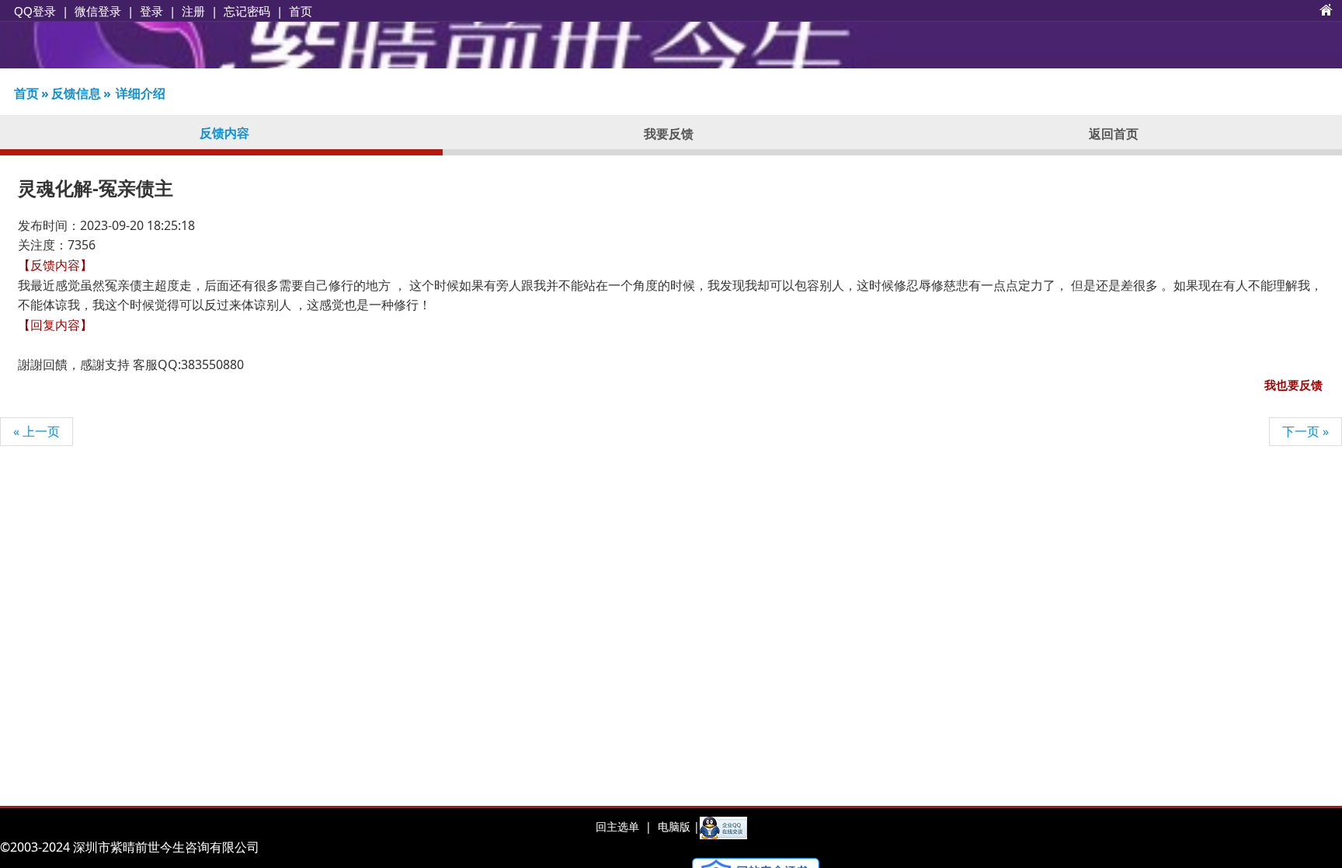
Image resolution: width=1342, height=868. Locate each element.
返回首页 (1114, 133)
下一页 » (1305, 431)
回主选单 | (624, 826)
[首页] (1326, 11)
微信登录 (98, 11)
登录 (151, 11)
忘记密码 (247, 11)
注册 (193, 11)
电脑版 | (677, 826)
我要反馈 (669, 133)
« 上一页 (36, 431)
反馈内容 (224, 132)
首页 (300, 11)
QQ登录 (35, 11)
